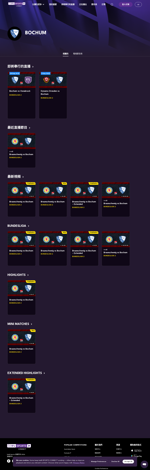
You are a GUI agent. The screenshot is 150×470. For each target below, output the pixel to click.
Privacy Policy (78, 463)
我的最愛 (53, 4)
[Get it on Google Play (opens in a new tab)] (136, 456)
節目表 (94, 4)
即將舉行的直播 (68, 4)
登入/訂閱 (125, 4)
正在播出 (83, 4)
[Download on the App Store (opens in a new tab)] (136, 450)
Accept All (128, 461)
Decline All (115, 461)
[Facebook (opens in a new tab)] (8, 461)
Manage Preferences (98, 461)
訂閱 (103, 4)
